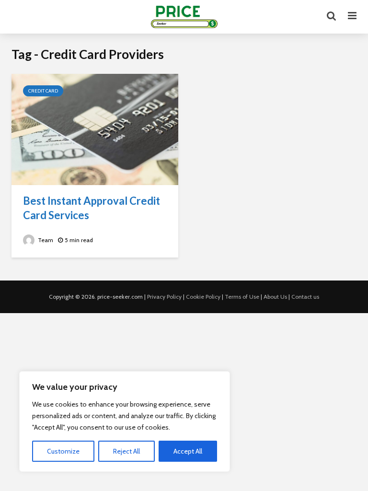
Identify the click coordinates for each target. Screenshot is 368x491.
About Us (275, 296)
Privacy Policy (164, 296)
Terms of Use (242, 296)
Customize (63, 451)
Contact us (305, 296)
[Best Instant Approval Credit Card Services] (95, 128)
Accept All (187, 451)
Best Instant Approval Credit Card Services (91, 208)
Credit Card (43, 91)
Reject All (126, 451)
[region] (124, 421)
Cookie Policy (203, 296)
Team (44, 240)
